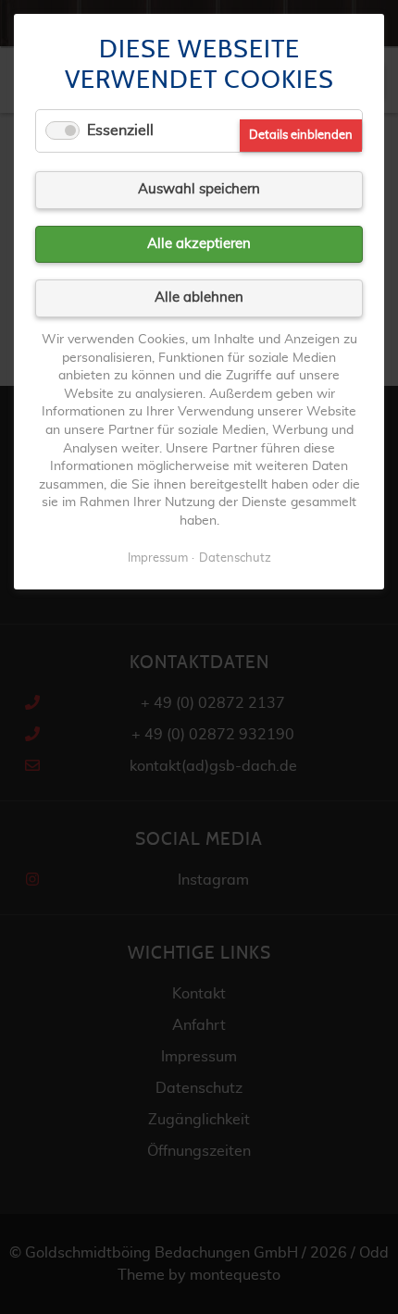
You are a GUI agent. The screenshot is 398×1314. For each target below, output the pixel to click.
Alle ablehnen (199, 297)
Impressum (158, 558)
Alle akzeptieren (199, 244)
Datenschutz (235, 558)
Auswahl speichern (199, 189)
